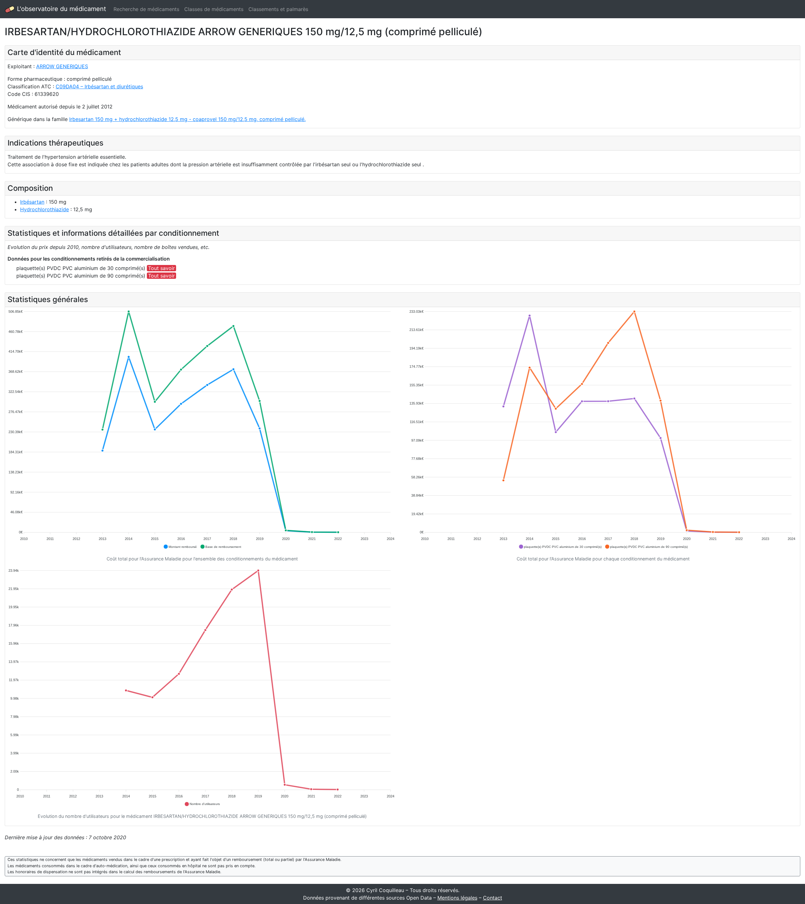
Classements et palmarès (278, 9)
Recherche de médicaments (146, 9)
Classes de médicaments (213, 9)
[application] (202, 429)
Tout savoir (161, 268)
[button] (180, 546)
